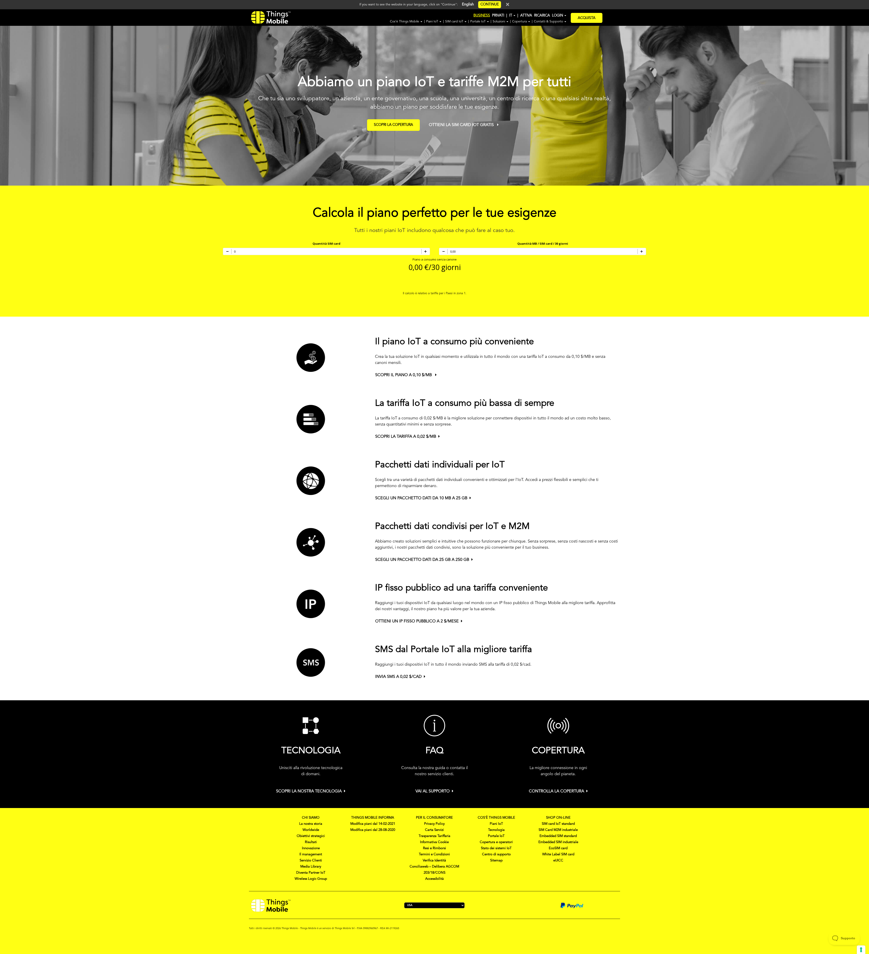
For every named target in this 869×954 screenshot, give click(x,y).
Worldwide (311, 830)
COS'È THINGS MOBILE (496, 818)
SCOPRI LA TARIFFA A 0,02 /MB (405, 437)
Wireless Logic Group (311, 879)
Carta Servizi (434, 830)
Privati (498, 15)
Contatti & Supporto (549, 21)
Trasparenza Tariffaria (434, 836)
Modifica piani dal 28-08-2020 (372, 830)
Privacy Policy (434, 824)
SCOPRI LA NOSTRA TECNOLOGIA (309, 791)
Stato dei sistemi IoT (496, 848)
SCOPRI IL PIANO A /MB (404, 375)
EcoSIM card (558, 848)
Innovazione (311, 848)
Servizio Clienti (311, 860)
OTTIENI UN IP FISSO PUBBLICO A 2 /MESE (417, 621)
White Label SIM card (558, 854)
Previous (7, 100)
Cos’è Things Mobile (405, 21)
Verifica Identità (434, 860)
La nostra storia (310, 824)
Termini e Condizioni (434, 854)
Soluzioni (499, 21)
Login (558, 15)
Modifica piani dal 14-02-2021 (372, 824)
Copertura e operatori (496, 842)
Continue (489, 4)
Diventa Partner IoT (310, 873)
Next (867, 100)
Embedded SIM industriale (558, 842)
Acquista (586, 18)
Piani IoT (432, 21)
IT (511, 15)
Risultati (311, 842)
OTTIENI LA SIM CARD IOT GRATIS (462, 125)
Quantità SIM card (326, 243)
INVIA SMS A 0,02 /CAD (398, 677)
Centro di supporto (496, 854)
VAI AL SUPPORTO (432, 791)
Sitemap (496, 860)
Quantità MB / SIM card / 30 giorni (542, 243)
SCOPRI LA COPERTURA (393, 125)
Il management (310, 854)
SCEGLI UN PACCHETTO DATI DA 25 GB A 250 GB (422, 560)
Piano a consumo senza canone (435, 259)
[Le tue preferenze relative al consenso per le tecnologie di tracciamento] (861, 949)
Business (481, 15)
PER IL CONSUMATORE (434, 818)
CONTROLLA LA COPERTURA (556, 791)
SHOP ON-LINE (558, 818)
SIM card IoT (454, 21)
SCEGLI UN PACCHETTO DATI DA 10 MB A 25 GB (421, 498)
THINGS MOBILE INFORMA (372, 818)
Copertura (520, 21)
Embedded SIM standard (558, 836)
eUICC (558, 860)
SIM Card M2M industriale (558, 830)
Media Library (310, 866)
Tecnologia (496, 830)
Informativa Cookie (434, 842)
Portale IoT (478, 21)
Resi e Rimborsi (434, 848)
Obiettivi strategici (311, 836)
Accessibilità (434, 879)
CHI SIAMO (311, 818)
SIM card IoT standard (558, 824)
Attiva (526, 15)
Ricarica (542, 15)
